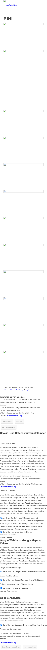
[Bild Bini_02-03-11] (23, 150)
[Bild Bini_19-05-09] (23, 123)
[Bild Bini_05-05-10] (23, 36)
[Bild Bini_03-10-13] (23, 257)
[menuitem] (5, 389)
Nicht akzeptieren (30, 647)
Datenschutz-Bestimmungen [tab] (10, 629)
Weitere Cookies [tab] (6, 537)
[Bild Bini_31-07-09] (23, 230)
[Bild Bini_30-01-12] (23, 283)
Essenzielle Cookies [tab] (7, 490)
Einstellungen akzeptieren (11, 647)
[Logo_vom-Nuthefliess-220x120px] (19, 5)
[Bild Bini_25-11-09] (23, 364)
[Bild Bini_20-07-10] (23, 337)
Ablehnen (19, 421)
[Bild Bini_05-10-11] (23, 310)
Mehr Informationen (8, 427)
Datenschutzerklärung (14, 415)
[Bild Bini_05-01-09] (23, 80)
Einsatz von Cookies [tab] (7, 443)
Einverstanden (7, 421)
